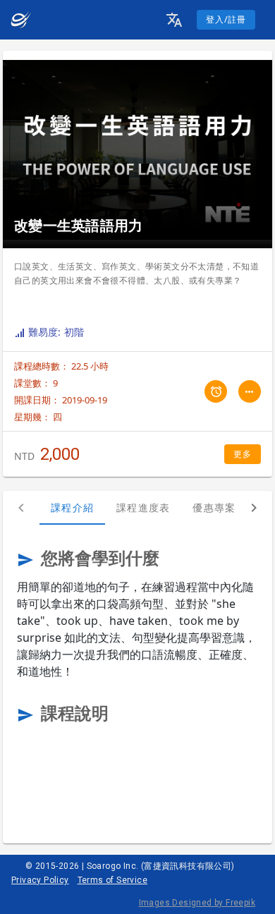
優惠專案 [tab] (214, 507)
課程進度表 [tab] (143, 507)
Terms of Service (112, 880)
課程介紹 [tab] (72, 507)
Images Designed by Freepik (197, 903)
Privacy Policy (40, 880)
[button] (174, 20)
